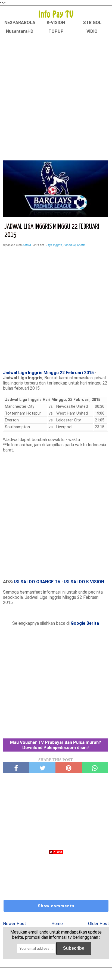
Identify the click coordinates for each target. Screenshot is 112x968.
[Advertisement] (56, 99)
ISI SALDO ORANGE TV (37, 581)
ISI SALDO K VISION (84, 581)
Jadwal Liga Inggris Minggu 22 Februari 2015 (48, 372)
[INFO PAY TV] (56, 13)
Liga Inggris (54, 245)
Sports (81, 245)
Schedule (70, 245)
